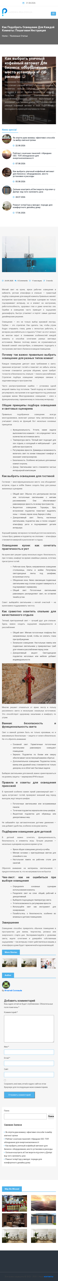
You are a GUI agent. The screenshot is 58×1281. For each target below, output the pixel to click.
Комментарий (11, 1012)
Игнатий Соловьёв (13, 990)
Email (7, 1058)
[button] (53, 14)
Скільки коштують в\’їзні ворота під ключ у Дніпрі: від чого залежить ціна (34, 190)
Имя (6, 1047)
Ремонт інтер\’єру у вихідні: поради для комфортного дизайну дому (32, 206)
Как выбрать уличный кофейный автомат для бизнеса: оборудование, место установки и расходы (26, 67)
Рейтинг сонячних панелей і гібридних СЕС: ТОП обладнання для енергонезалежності (32, 155)
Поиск (6, 1111)
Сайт (6, 1069)
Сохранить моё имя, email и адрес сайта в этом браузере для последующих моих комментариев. (26, 1085)
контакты (48, 1276)
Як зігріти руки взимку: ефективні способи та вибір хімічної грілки (34, 139)
